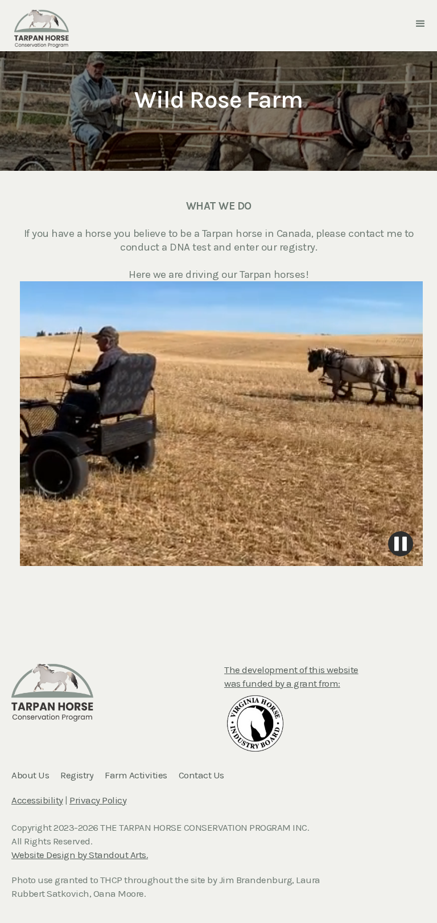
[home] (41, 23)
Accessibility (37, 800)
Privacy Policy (97, 800)
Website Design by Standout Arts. (79, 854)
